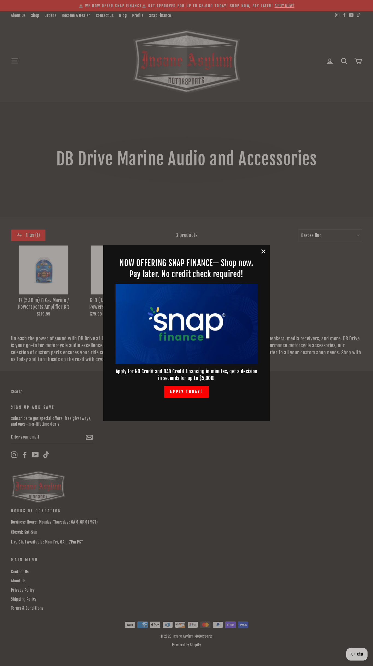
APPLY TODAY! (186, 391)
